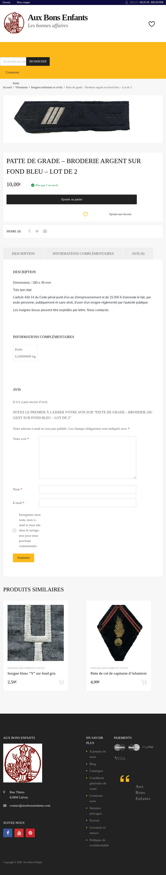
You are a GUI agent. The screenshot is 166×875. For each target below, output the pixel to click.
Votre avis (21, 439)
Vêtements (21, 87)
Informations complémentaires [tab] (83, 253)
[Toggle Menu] (160, 46)
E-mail (18, 503)
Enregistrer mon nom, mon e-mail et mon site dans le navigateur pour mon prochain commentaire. (30, 530)
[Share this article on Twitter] (36, 231)
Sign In (144, 2)
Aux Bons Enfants (58, 17)
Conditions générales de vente (97, 783)
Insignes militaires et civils (46, 87)
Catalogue (96, 771)
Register (157, 2)
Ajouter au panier (71, 199)
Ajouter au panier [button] (61, 682)
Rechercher (37, 61)
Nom (17, 489)
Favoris (6, 2)
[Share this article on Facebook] (29, 231)
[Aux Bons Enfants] (14, 32)
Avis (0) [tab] (138, 253)
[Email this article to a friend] (44, 231)
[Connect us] (7, 833)
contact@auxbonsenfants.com (30, 805)
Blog (92, 764)
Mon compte (23, 2)
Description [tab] (23, 253)
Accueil (7, 87)
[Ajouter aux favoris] (61, 608)
